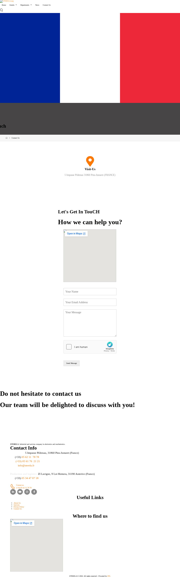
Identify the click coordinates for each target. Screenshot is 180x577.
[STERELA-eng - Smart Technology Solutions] (7, 1)
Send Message (71, 363)
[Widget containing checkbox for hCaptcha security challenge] (90, 346)
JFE (108, 576)
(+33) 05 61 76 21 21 (28, 461)
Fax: (12, 461)
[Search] (2, 10)
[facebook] (34, 492)
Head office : (17, 452)
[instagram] (27, 492)
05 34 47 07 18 (30, 478)
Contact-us (20, 485)
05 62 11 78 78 (30, 457)
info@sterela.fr (26, 465)
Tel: (12, 457)
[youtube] (20, 492)
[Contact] (13, 486)
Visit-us (90, 169)
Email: (13, 465)
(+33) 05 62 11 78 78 (23, 488)
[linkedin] (13, 492)
